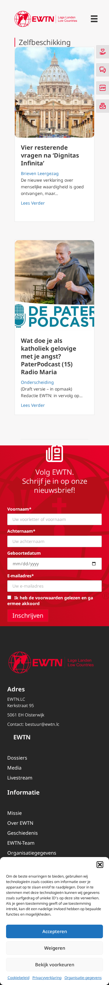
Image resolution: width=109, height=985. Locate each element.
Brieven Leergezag (40, 173)
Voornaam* (19, 509)
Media (14, 767)
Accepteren (54, 931)
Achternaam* (21, 531)
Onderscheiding (37, 382)
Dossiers (17, 757)
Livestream (19, 777)
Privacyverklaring (46, 977)
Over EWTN (20, 823)
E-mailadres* (20, 576)
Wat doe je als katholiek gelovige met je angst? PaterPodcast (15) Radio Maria (48, 356)
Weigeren (54, 948)
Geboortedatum (24, 553)
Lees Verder (33, 203)
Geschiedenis (22, 833)
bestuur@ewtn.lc (42, 724)
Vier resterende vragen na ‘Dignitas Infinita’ (50, 155)
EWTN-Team (21, 843)
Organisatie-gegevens (83, 977)
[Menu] (94, 18)
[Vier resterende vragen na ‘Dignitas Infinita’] (54, 92)
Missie (14, 813)
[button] (100, 865)
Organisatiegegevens (31, 853)
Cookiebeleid (18, 977)
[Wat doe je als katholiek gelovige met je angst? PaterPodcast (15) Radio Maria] (54, 285)
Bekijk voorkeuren (54, 964)
